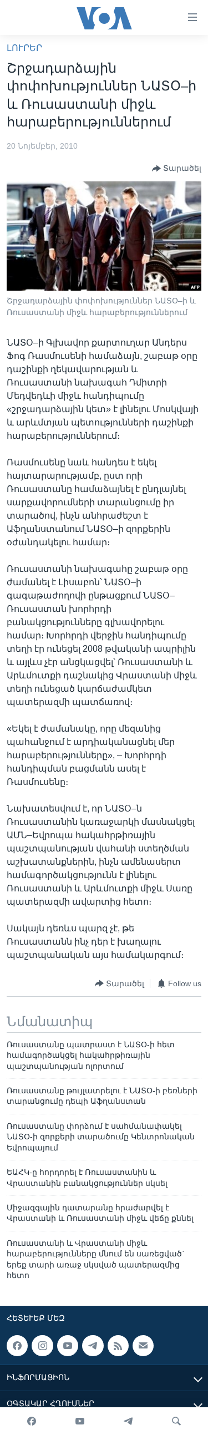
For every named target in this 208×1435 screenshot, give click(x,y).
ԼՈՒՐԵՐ (24, 48)
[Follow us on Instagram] (42, 1345)
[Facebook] (31, 1421)
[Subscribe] (143, 1345)
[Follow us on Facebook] (17, 1345)
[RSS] (118, 1345)
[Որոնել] (176, 1421)
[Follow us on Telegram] (92, 1345)
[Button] (176, 168)
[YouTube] (80, 1421)
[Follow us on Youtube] (67, 1345)
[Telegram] (128, 1421)
